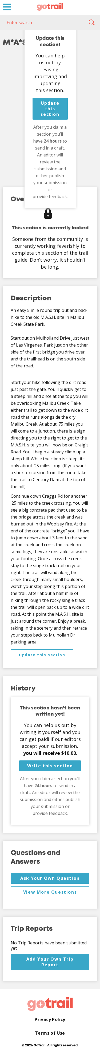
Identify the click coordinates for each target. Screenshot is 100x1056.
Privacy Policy (50, 1019)
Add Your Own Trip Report (50, 962)
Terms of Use (50, 1033)
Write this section (50, 766)
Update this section (50, 108)
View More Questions (50, 892)
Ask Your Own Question (50, 878)
